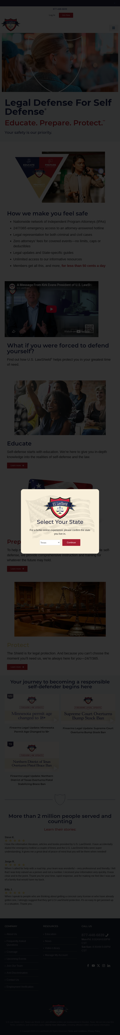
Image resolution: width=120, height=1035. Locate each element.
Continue (71, 542)
